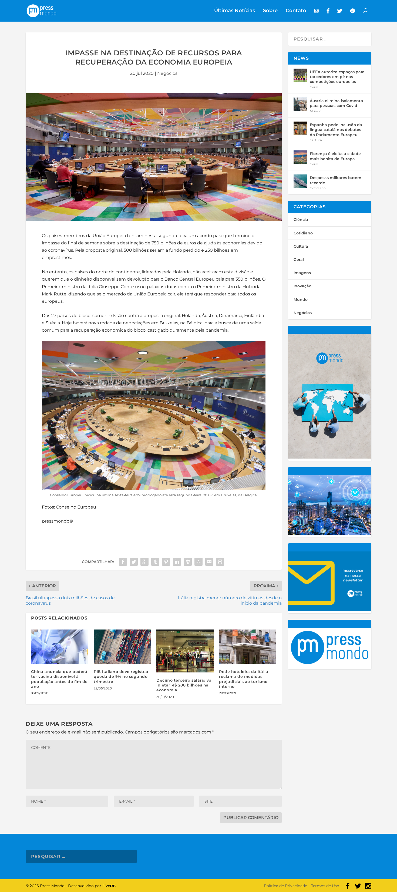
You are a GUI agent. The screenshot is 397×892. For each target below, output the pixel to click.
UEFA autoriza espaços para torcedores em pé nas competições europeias (337, 76)
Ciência (301, 219)
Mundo (315, 111)
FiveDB (109, 886)
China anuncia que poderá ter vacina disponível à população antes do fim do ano (59, 679)
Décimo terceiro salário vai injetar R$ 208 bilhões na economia (184, 685)
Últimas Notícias (234, 11)
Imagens (302, 272)
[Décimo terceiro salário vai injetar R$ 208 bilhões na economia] (185, 651)
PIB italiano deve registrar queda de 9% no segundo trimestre (121, 676)
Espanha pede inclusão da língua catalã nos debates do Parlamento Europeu (336, 129)
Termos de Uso (325, 885)
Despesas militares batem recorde (335, 180)
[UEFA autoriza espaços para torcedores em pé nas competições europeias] (300, 75)
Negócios (167, 73)
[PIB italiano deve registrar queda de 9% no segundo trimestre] (122, 647)
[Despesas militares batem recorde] (300, 181)
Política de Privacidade (285, 885)
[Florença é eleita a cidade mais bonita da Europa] (300, 157)
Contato (296, 11)
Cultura (316, 140)
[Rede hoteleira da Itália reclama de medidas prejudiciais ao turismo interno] (247, 647)
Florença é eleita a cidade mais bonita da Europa (335, 156)
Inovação (302, 286)
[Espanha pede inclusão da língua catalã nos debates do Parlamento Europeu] (300, 128)
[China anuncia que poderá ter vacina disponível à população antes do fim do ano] (59, 647)
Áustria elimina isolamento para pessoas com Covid (336, 103)
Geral (314, 87)
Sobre (270, 11)
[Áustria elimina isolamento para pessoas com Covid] (300, 104)
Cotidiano (318, 188)
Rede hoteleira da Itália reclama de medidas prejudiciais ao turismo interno (243, 679)
